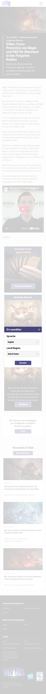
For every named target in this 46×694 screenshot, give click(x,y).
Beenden (23, 363)
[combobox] (21, 342)
